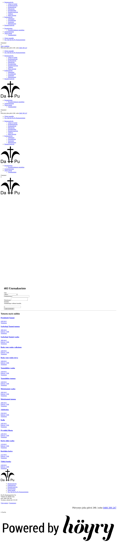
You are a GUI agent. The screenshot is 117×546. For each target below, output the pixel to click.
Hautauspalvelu (8, 2)
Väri (5, 293)
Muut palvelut (12, 15)
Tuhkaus (10, 14)
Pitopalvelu (11, 9)
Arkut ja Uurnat (12, 4)
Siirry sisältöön (5, 46)
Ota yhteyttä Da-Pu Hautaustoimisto (14, 40)
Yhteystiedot (4, 503)
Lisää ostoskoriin (9, 308)
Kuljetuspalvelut (12, 5)
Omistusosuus (8, 296)
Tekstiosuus (7, 300)
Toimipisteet (12, 503)
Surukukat (11, 22)
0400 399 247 (23, 48)
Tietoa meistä (8, 33)
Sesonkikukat (12, 20)
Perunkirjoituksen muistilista (16, 30)
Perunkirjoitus (12, 10)
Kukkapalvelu (12, 7)
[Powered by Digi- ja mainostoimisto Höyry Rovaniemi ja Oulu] (58, 543)
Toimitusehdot (12, 35)
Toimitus (6, 302)
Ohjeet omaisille (9, 38)
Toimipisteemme (9, 32)
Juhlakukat (11, 19)
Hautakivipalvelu (13, 12)
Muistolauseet (12, 23)
